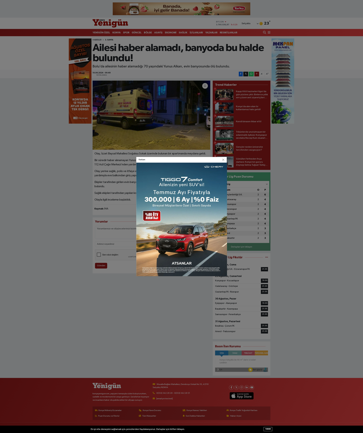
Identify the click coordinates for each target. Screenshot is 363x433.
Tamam (268, 429)
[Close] (223, 159)
